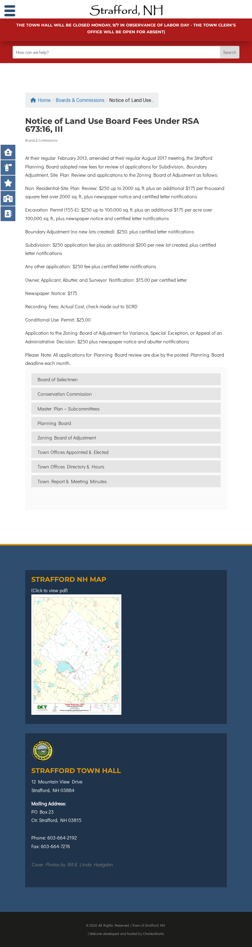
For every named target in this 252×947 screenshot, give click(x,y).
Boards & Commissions (80, 100)
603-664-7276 (55, 846)
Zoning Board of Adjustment (66, 437)
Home (44, 100)
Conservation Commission (64, 394)
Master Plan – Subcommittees (68, 408)
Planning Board (54, 423)
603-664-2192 (62, 837)
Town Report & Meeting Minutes (72, 481)
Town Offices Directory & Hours (70, 466)
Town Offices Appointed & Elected (72, 452)
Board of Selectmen (57, 379)
